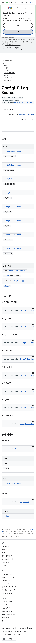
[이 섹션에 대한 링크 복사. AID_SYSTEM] (15, 416)
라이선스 (29, 628)
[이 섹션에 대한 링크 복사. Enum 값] (13, 296)
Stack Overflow (6, 618)
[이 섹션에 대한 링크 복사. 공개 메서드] (15, 435)
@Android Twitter (7, 574)
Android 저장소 (6, 546)
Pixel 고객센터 (6, 605)
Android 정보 (6, 628)
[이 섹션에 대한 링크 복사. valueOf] (11, 441)
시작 (18, 32)
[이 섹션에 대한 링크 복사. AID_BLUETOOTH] (20, 302)
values (6, 286)
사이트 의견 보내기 (20, 631)
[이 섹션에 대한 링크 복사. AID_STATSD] (15, 399)
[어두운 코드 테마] (33, 308)
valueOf (7, 276)
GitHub (4, 565)
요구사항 (4, 549)
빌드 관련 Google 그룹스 (9, 590)
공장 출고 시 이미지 (7, 559)
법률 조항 (22, 628)
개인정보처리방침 (8, 631)
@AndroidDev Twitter (8, 577)
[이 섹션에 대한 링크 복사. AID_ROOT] (14, 383)
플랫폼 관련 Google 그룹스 (10, 587)
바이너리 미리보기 (7, 556)
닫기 (18, 26)
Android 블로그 (6, 580)
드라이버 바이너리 (7, 562)
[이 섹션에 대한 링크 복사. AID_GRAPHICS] (18, 318)
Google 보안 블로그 (8, 584)
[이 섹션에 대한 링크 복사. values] (9, 494)
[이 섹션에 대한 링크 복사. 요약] (8, 139)
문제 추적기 (5, 621)
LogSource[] (19, 281)
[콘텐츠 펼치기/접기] (14, 61)
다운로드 (4, 553)
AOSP (3, 56)
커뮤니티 (14, 628)
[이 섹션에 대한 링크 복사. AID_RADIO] (14, 367)
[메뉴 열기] (3, 2)
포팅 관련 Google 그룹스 (9, 593)
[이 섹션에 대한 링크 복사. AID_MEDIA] (14, 351)
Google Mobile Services (9, 614)
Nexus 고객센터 (6, 608)
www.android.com (8, 611)
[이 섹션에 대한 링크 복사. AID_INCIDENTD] (19, 335)
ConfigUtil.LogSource (23, 102)
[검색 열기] (22, 2)
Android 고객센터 (7, 602)
